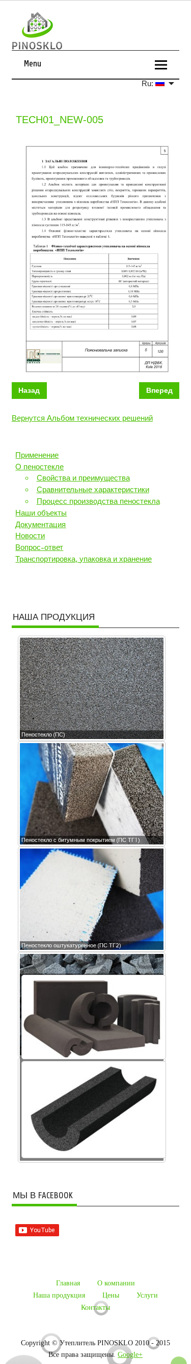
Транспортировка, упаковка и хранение (83, 559)
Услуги (147, 1295)
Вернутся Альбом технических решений (82, 418)
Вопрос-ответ (39, 547)
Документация (40, 524)
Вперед (159, 390)
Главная (68, 1283)
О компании (116, 1283)
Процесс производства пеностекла (98, 501)
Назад (29, 390)
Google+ (130, 1354)
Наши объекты (41, 513)
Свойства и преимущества (83, 478)
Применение (37, 455)
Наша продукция (59, 1295)
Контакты (95, 1307)
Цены (110, 1295)
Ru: (148, 83)
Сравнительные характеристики (93, 489)
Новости (30, 535)
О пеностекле (39, 466)
